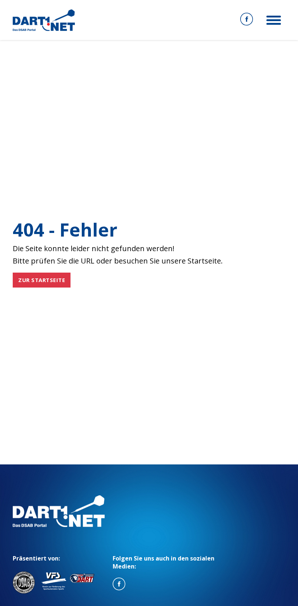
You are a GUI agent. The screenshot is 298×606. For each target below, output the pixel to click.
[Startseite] (44, 20)
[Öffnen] (273, 20)
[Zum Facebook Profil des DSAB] (246, 20)
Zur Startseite (41, 280)
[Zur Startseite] (59, 511)
